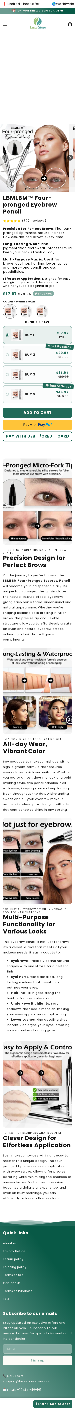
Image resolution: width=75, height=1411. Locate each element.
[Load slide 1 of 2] (30, 189)
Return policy (13, 1259)
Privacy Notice (14, 1251)
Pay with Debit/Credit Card (37, 436)
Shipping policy (15, 1267)
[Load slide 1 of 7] (50, 189)
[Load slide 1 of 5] (42, 189)
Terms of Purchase (18, 1291)
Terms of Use (13, 1275)
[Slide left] (5, 158)
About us (10, 1243)
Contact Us (12, 1283)
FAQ (6, 1299)
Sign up (38, 1360)
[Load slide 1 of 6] (46, 189)
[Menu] (5, 24)
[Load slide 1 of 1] (25, 189)
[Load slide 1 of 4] (38, 189)
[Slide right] (70, 158)
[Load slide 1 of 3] (34, 189)
